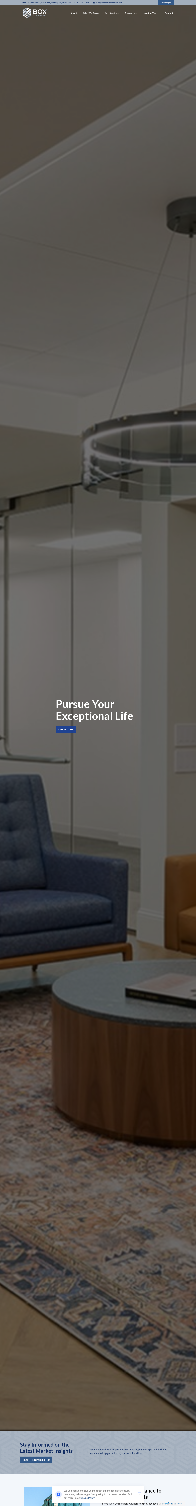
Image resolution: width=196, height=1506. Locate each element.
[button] (73, 13)
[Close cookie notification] (140, 1494)
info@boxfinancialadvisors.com (109, 3)
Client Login (166, 3)
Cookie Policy (87, 1498)
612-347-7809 (83, 3)
